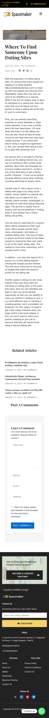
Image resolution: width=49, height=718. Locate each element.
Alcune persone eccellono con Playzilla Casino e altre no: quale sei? (23, 391)
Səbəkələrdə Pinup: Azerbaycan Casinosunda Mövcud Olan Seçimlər (22, 377)
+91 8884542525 (38, 4)
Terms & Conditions (33, 667)
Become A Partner (10, 680)
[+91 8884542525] (27, 4)
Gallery (5, 671)
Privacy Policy (31, 663)
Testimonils (6, 676)
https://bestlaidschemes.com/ (19, 87)
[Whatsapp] (41, 711)
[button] (41, 13)
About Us (6, 667)
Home (4, 663)
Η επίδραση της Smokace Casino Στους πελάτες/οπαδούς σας (24, 364)
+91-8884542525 (9, 651)
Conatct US (7, 684)
